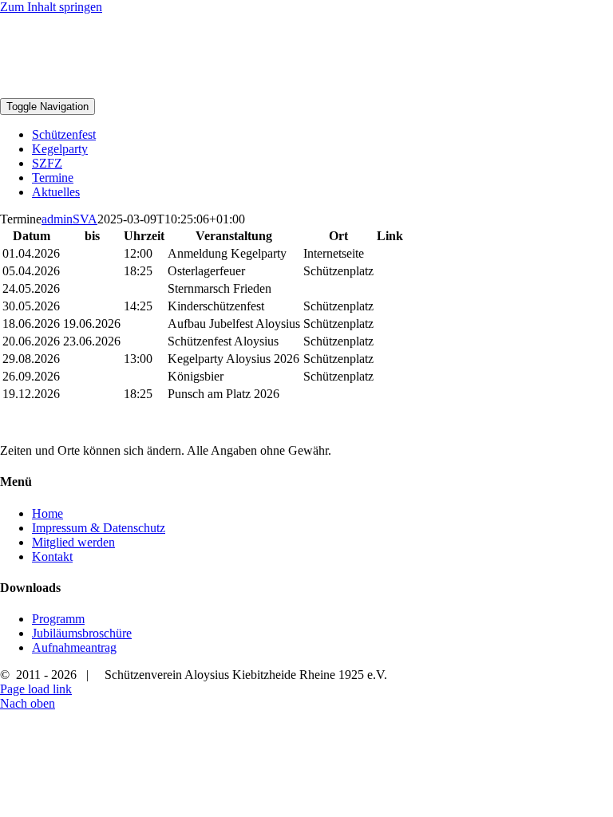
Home (47, 513)
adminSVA (69, 219)
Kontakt (52, 556)
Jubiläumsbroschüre (82, 633)
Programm (58, 619)
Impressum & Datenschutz (98, 528)
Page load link (36, 689)
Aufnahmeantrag (74, 647)
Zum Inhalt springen (51, 7)
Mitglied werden (73, 542)
